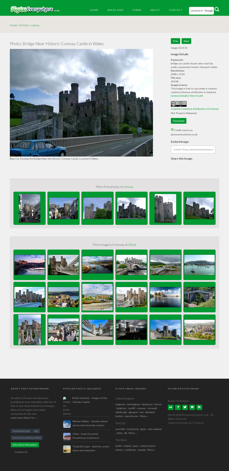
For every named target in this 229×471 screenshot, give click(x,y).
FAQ (36, 431)
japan (143, 428)
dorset (158, 404)
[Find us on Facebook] (178, 407)
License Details (179, 95)
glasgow (133, 412)
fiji (125, 432)
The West (121, 440)
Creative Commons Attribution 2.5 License (195, 108)
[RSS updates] (192, 407)
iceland (127, 445)
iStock (132, 245)
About (155, 10)
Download (178, 120)
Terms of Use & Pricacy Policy (27, 437)
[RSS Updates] (199, 407)
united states (147, 445)
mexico (119, 449)
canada (142, 449)
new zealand (155, 428)
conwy (35, 25)
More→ (144, 416)
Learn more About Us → (24, 417)
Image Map (115, 10)
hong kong (132, 428)
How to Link (196, 95)
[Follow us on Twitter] (185, 407)
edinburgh (121, 412)
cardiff (131, 408)
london (119, 416)
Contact (176, 10)
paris (135, 445)
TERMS (137, 10)
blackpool (147, 404)
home (13, 25)
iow (142, 412)
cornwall (152, 408)
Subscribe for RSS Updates (25, 444)
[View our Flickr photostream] (171, 407)
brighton (121, 408)
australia (120, 428)
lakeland (150, 412)
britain (24, 25)
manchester (131, 416)
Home (94, 10)
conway (128, 187)
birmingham (133, 404)
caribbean (130, 449)
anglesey (120, 404)
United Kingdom (124, 398)
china (120, 432)
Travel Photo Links (21, 431)
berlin (118, 445)
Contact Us (21, 451)
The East (120, 423)
